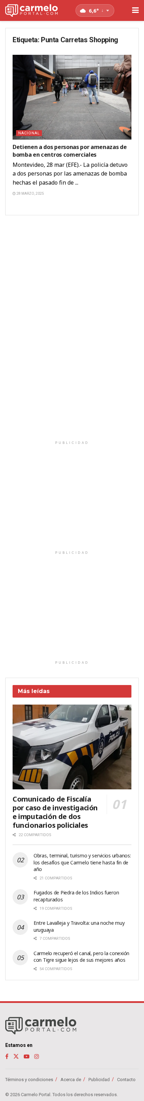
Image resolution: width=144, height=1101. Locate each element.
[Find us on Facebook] (6, 1056)
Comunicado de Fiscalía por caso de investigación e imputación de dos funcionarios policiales (55, 812)
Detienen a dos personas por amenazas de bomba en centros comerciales (70, 150)
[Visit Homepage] (31, 10)
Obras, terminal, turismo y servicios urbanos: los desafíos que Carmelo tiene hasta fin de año (82, 862)
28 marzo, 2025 (30, 193)
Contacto (126, 1079)
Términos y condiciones (29, 1079)
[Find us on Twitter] (16, 1056)
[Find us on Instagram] (36, 1056)
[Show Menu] (135, 10)
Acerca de (70, 1079)
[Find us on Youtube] (26, 1056)
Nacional (29, 133)
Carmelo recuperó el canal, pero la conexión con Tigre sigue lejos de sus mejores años (81, 957)
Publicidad (99, 1079)
